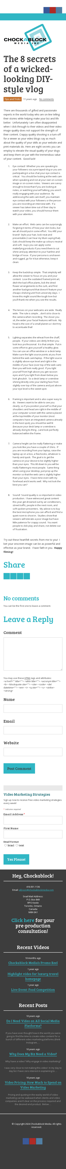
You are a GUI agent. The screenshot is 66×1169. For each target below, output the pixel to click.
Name (9, 699)
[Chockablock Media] (33, 37)
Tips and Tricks (13, 99)
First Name (11, 828)
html (11, 845)
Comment (13, 632)
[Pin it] (27, 576)
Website (11, 742)
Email (9, 721)
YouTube (53, 10)
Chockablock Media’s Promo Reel (33, 962)
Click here (22, 920)
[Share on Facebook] (13, 576)
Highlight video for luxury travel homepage (33, 976)
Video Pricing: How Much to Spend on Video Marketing (33, 1084)
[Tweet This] (7, 576)
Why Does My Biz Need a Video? (33, 1054)
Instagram (59, 10)
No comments (46, 99)
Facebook (46, 10)
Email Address (14, 814)
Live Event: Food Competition (33, 989)
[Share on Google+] (20, 576)
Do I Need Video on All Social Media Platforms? (33, 1023)
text (21, 845)
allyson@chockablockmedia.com (36, 889)
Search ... (33, 1150)
